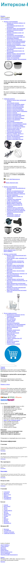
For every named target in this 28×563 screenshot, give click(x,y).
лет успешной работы (14, 420)
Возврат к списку (5, 384)
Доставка (6, 513)
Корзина (3, 16)
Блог (5, 517)
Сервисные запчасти (9, 533)
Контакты (6, 493)
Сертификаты (7, 498)
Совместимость (8, 510)
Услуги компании (5, 553)
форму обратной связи (10, 250)
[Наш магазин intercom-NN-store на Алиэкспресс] (18, 398)
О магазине (7, 491)
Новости (6, 496)
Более (5, 420)
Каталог (6, 520)
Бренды (6, 512)
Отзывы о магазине (9, 532)
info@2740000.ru (5, 19)
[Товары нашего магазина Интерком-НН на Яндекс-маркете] (4, 398)
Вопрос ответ (7, 514)
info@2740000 (7, 251)
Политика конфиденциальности (9, 554)
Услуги (5, 509)
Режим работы (4, 550)
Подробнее (3, 450)
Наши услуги (7, 494)
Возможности (7, 523)
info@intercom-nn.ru (14, 179)
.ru (12, 251)
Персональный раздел (6, 552)
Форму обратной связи (12, 182)
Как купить (4, 471)
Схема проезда (4, 546)
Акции (5, 507)
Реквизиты (3, 549)
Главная (6, 505)
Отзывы (6, 516)
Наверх (3, 557)
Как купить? (7, 506)
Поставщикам (7, 497)
